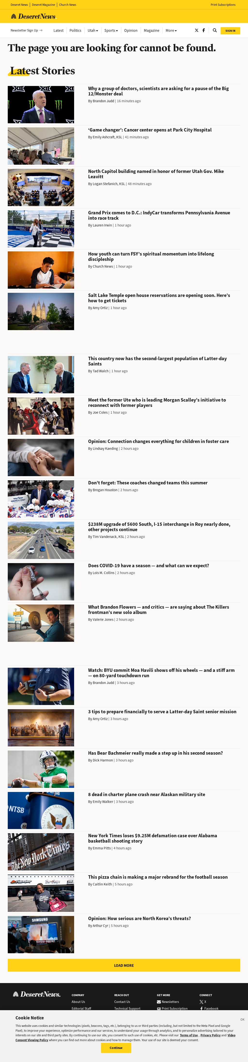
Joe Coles (100, 412)
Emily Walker (103, 801)
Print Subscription (175, 1009)
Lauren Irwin (102, 225)
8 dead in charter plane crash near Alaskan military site (146, 794)
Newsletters (170, 1002)
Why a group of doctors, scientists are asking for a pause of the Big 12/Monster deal (158, 91)
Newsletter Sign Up (24, 30)
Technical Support (127, 1009)
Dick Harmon (103, 760)
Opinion (131, 30)
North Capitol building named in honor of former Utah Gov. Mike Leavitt (156, 174)
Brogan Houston (105, 490)
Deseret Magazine (43, 5)
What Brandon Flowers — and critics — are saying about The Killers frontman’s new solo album (158, 610)
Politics (75, 30)
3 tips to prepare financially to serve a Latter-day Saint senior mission (162, 711)
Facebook (211, 1009)
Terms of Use (189, 1035)
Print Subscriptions (223, 5)
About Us (78, 1002)
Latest (58, 30)
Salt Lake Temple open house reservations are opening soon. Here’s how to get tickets (159, 298)
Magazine (151, 30)
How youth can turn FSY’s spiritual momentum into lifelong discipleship (151, 257)
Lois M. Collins (103, 572)
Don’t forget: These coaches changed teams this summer (148, 483)
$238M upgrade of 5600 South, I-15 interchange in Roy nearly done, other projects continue (159, 527)
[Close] (242, 1020)
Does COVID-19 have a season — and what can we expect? (148, 565)
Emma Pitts (102, 848)
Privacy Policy (211, 1035)
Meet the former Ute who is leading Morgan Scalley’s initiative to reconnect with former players (157, 403)
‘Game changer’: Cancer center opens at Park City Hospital (150, 130)
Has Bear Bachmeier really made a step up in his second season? (155, 753)
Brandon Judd (103, 101)
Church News (67, 5)
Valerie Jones (103, 619)
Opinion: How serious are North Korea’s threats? (139, 918)
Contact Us (122, 1002)
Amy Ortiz (100, 307)
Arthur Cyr (100, 925)
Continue (116, 1048)
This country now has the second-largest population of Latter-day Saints (157, 361)
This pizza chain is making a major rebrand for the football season (158, 877)
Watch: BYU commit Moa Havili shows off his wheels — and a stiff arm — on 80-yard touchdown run (161, 673)
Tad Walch (100, 371)
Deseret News (19, 5)
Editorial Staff (81, 1009)
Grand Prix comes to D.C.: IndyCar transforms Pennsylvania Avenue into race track (159, 215)
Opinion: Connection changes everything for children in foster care (158, 441)
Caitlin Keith (102, 884)
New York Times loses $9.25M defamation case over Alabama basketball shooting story (152, 838)
